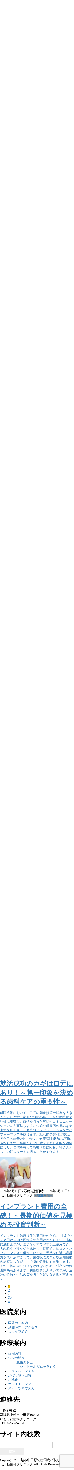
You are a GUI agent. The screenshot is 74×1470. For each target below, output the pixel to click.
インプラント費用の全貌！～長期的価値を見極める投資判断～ (36, 1215)
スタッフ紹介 (18, 1331)
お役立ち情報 (43, 1195)
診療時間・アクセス (23, 1327)
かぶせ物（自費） (21, 1375)
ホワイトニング (19, 1384)
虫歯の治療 (16, 1358)
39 (10, 1297)
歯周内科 (14, 1353)
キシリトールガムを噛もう (36, 1366)
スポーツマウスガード (24, 1388)
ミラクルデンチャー (23, 1371)
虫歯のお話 (24, 1362)
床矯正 (13, 1379)
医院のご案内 (18, 1323)
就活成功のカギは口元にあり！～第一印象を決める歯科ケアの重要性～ (36, 1092)
